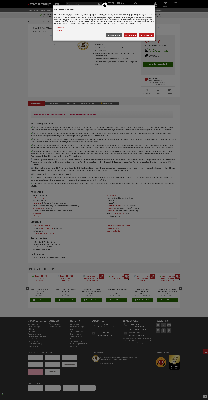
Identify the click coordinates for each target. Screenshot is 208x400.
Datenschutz (60, 30)
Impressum (60, 28)
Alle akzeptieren (145, 35)
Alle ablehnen (130, 35)
